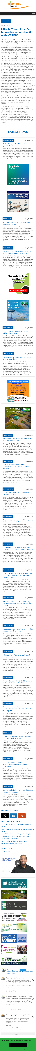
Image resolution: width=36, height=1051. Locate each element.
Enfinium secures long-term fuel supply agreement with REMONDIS (17, 737)
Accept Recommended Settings (18, 1045)
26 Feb (30, 996)
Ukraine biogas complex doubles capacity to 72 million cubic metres (18, 521)
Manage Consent (14, 1049)
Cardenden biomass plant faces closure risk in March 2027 (17, 493)
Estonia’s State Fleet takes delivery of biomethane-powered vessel (16, 656)
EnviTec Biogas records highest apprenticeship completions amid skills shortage (17, 466)
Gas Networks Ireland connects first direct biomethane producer (18, 791)
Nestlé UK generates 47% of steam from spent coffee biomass (17, 145)
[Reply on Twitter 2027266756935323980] (6, 991)
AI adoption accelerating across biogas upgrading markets (17, 223)
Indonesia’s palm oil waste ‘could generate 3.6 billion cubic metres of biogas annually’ (18, 548)
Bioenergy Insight (12, 978)
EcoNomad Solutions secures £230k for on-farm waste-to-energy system (17, 252)
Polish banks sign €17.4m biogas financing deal (16, 834)
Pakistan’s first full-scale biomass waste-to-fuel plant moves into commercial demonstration (17, 575)
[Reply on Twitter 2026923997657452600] (6, 1009)
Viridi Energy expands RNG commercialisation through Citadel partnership (15, 764)
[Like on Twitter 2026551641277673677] (13, 1028)
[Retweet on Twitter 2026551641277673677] (10, 1028)
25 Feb (30, 1015)
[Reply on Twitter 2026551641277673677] (6, 1028)
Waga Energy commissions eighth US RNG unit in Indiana (16, 332)
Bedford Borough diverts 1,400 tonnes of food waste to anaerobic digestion (17, 682)
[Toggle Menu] (33, 13)
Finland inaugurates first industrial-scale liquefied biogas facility (17, 439)
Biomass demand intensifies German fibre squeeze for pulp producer (18, 630)
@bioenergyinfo (22, 978)
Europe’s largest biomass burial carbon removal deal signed (17, 358)
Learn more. (31, 1040)
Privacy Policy (22, 1049)
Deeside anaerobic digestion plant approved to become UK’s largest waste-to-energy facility (17, 709)
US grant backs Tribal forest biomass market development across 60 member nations (17, 603)
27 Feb (30, 978)
